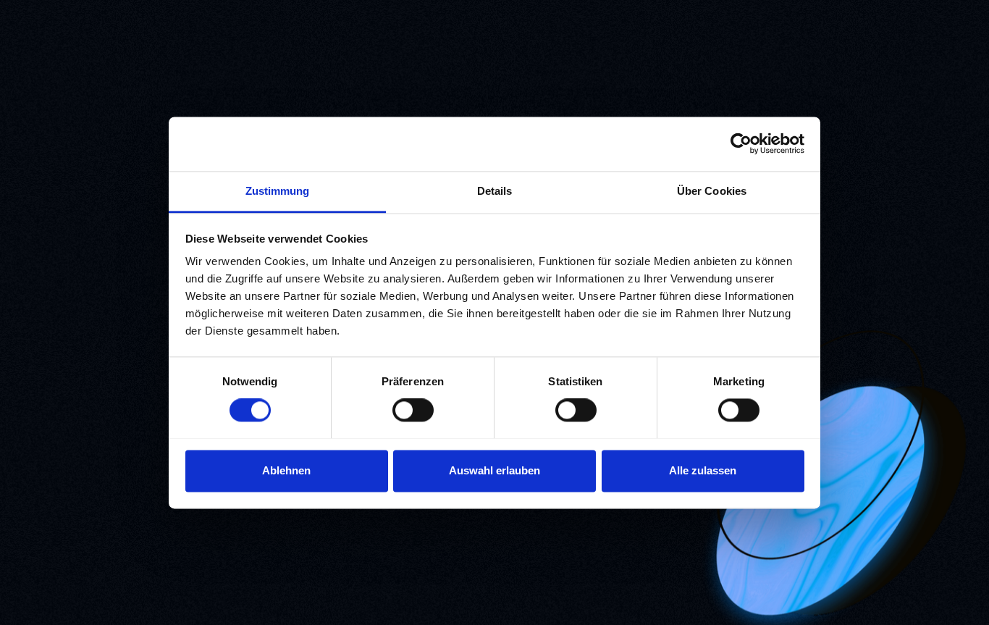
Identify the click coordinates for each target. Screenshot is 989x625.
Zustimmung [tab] (277, 191)
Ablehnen (286, 470)
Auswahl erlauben (494, 470)
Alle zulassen (702, 470)
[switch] (413, 409)
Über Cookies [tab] (711, 191)
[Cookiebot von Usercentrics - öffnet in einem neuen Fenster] (741, 143)
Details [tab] (495, 191)
